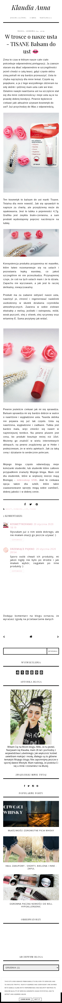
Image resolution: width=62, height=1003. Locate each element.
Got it (37, 999)
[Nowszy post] (4, 636)
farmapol (18, 509)
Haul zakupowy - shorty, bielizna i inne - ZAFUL (31, 867)
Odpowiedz (17, 540)
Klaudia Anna (31, 7)
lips (26, 509)
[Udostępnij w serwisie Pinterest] (36, 505)
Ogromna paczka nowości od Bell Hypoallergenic (31, 905)
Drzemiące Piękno (22, 549)
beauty (9, 509)
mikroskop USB (27, 480)
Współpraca (46, 18)
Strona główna (18, 18)
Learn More (25, 999)
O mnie (33, 18)
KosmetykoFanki (21, 524)
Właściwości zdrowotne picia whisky (31, 830)
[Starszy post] (58, 636)
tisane (33, 509)
